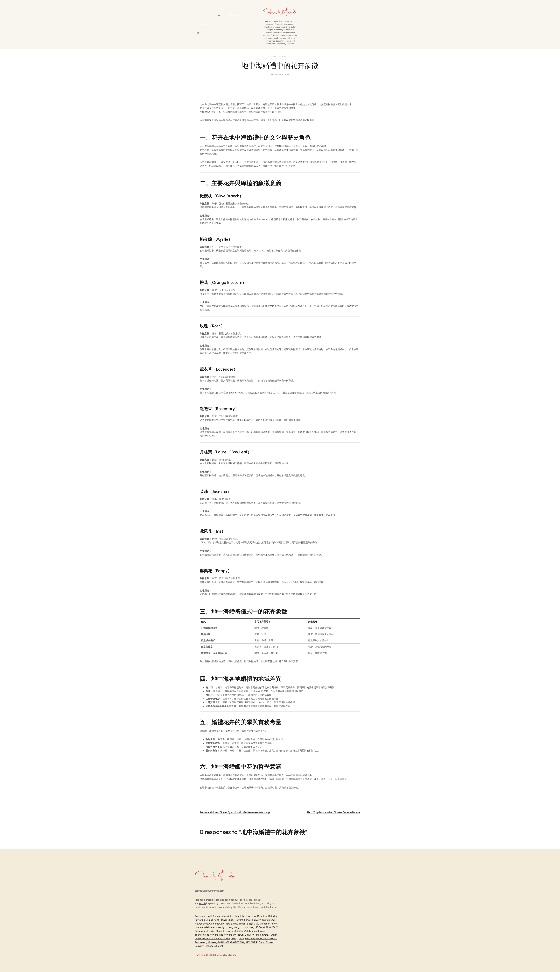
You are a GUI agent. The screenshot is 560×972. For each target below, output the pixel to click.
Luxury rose (247, 927)
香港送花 (266, 919)
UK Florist (259, 927)
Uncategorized (280, 57)
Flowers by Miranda (226, 954)
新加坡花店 (231, 923)
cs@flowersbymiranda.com (209, 890)
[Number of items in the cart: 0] (198, 33)
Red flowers (225, 934)
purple (202, 903)
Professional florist (205, 931)
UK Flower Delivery (243, 934)
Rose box (262, 916)
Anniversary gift (203, 916)
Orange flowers (247, 938)
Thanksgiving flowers (206, 934)
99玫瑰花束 (251, 942)
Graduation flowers (266, 938)
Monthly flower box (245, 916)
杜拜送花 (243, 923)
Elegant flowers (224, 931)
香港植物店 (223, 942)
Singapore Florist (214, 945)
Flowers (239, 919)
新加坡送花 (272, 927)
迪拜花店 (238, 931)
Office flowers (216, 923)
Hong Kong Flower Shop (220, 919)
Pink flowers (261, 934)
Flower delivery (252, 919)
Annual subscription (223, 916)
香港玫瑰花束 (237, 942)
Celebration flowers (254, 931)
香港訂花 (253, 923)
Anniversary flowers (205, 942)
